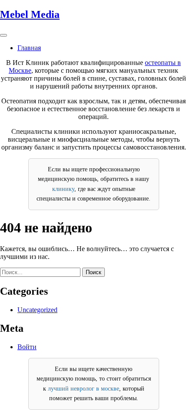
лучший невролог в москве (83, 388)
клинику (63, 189)
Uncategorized (37, 309)
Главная (29, 47)
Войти (27, 346)
